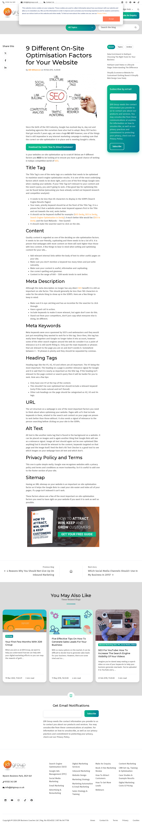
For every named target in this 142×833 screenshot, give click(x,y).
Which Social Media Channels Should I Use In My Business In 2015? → (113, 572)
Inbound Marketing (81, 771)
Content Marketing (127, 764)
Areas (92, 820)
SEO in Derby (91, 214)
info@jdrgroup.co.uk (14, 787)
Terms (115, 820)
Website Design (79, 775)
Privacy (125, 820)
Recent (111, 47)
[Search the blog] (135, 27)
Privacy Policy (102, 13)
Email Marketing (56, 785)
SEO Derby (79, 214)
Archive (129, 47)
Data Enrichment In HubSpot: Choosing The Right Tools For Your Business (121, 57)
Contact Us (104, 820)
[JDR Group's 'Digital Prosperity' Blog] (71, 571)
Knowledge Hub (123, 9)
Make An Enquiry (103, 764)
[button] (138, 9)
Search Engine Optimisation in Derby (47, 217)
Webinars (100, 790)
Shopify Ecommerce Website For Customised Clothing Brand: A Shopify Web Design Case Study (122, 75)
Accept (111, 19)
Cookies (136, 820)
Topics (120, 47)
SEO (56, 161)
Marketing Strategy (81, 779)
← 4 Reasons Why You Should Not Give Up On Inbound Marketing (29, 572)
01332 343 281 (10, 781)
